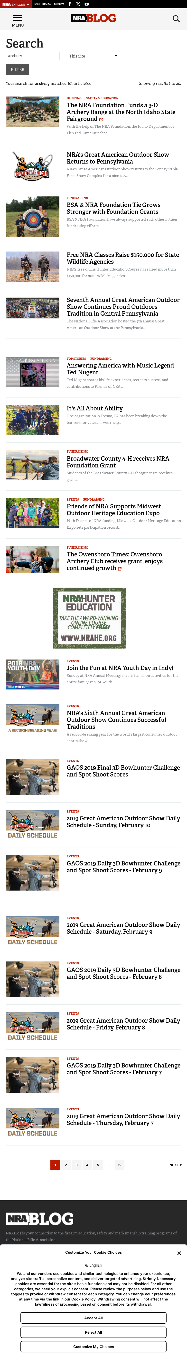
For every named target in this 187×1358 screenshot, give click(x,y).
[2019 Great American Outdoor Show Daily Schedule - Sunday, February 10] (32, 824)
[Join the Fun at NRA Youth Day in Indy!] (32, 674)
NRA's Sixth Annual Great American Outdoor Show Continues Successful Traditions (116, 719)
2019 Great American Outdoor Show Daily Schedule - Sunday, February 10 (123, 822)
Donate (59, 4)
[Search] (176, 19)
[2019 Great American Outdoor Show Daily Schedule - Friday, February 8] (32, 1026)
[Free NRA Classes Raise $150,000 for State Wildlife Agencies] (32, 266)
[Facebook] (69, 3)
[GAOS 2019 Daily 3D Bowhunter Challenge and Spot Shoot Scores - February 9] (32, 872)
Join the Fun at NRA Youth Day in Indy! (120, 668)
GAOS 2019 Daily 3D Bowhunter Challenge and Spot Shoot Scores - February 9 (123, 867)
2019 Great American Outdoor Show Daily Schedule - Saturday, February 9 (123, 928)
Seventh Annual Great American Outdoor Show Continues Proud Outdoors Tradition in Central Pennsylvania (123, 306)
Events (73, 500)
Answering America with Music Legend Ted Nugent (120, 369)
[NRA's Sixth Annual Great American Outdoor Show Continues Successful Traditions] (32, 719)
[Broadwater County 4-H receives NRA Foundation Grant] (32, 464)
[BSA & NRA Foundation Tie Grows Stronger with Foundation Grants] (32, 216)
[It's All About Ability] (32, 419)
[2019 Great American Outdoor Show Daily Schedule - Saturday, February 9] (32, 931)
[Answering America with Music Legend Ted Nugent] (32, 371)
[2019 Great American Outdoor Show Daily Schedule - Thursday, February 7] (32, 1122)
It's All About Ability (95, 408)
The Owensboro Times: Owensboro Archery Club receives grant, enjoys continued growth (115, 561)
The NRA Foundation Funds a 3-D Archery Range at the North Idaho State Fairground (121, 112)
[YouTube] (86, 3)
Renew (46, 4)
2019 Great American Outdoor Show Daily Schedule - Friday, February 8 (123, 1024)
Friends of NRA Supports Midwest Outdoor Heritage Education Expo (114, 510)
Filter (17, 69)
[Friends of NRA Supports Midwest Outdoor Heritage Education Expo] (32, 512)
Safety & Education (102, 98)
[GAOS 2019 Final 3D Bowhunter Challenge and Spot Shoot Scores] (32, 776)
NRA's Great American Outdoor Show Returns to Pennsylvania (118, 158)
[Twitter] (78, 3)
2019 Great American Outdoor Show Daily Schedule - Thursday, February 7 (123, 1119)
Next (174, 1165)
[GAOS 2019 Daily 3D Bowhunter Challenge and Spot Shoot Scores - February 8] (32, 978)
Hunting (74, 98)
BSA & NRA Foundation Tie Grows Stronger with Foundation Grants (113, 208)
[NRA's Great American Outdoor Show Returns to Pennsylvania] (32, 166)
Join (37, 4)
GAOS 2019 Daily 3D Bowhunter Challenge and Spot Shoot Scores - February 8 (123, 973)
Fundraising (77, 198)
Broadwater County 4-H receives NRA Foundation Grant (118, 462)
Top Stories (76, 359)
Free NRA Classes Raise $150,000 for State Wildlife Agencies (123, 258)
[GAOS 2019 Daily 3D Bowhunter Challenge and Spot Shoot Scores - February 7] (32, 1074)
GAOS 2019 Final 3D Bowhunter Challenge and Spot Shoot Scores (123, 771)
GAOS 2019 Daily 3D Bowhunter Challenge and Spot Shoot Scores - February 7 (123, 1069)
